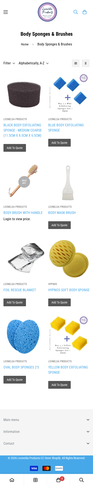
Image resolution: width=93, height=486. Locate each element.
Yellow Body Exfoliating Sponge (68, 370)
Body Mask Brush (62, 213)
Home (25, 44)
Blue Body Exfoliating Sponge (66, 127)
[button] (85, 12)
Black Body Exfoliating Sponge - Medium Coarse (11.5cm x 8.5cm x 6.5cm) (22, 130)
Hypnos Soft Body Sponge (69, 290)
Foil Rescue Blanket (19, 290)
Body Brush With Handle (23, 213)
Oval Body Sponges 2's (21, 367)
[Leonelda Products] (46, 12)
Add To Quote (15, 148)
